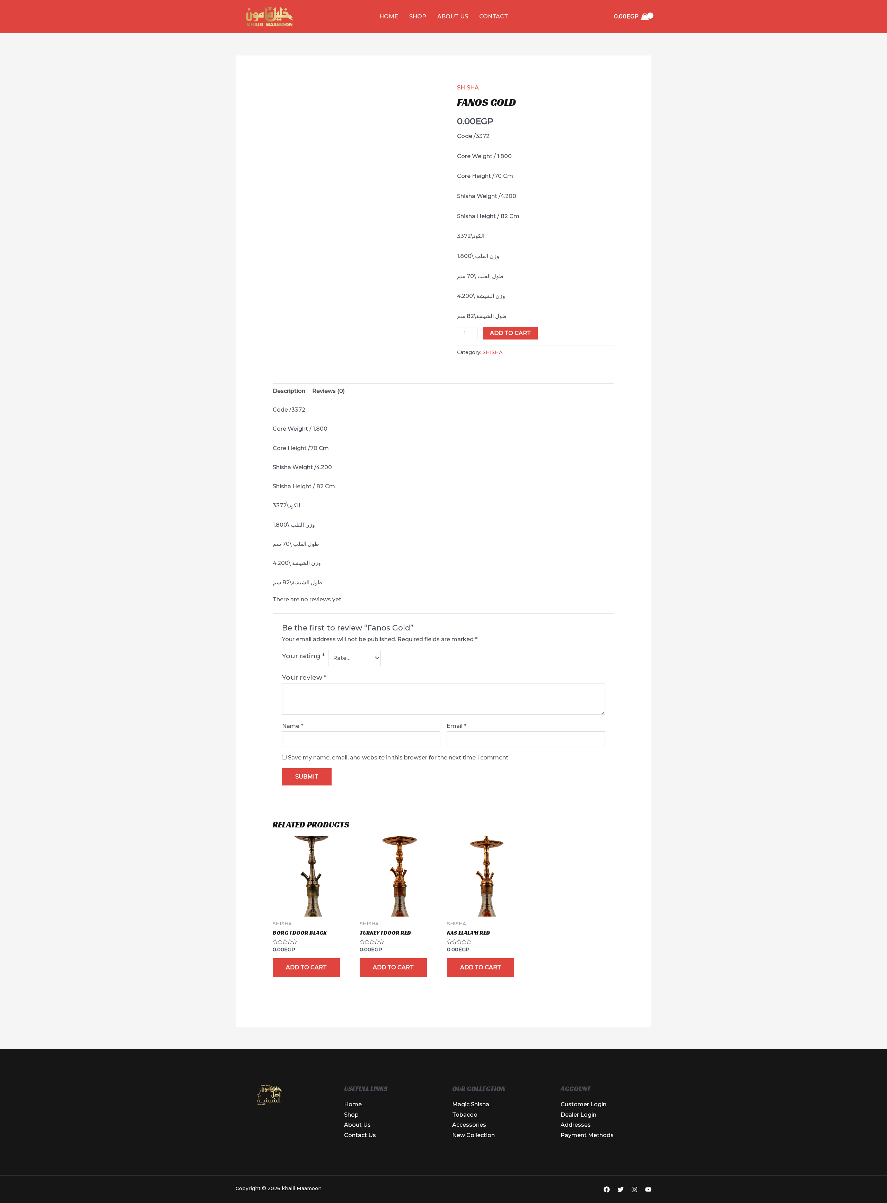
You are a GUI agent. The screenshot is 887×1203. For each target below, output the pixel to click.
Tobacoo (464, 1114)
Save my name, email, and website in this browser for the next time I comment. (398, 757)
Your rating (303, 656)
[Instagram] (634, 1189)
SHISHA (468, 87)
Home (388, 16)
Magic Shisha (470, 1104)
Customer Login (583, 1104)
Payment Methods (587, 1135)
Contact (493, 16)
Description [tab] (289, 391)
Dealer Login (578, 1114)
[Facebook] (607, 1189)
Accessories (469, 1125)
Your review (304, 677)
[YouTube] (648, 1189)
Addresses (576, 1125)
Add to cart (510, 333)
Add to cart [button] (306, 967)
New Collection (473, 1135)
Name (292, 726)
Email (456, 726)
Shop (417, 16)
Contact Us (360, 1135)
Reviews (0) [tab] (328, 391)
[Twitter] (620, 1189)
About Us (452, 16)
